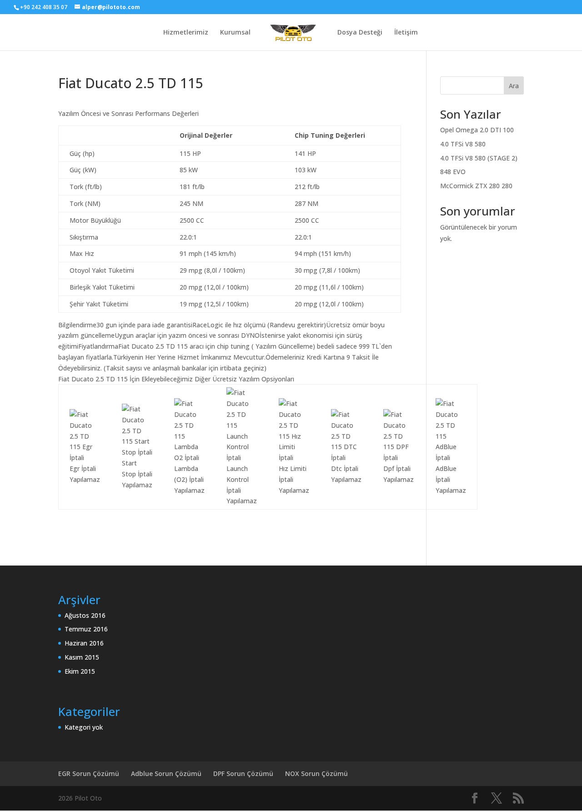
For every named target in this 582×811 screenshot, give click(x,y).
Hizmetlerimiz (185, 32)
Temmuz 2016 (86, 629)
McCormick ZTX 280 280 (476, 185)
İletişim (406, 32)
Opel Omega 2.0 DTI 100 (477, 129)
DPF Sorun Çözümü (243, 773)
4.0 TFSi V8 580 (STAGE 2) (478, 158)
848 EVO (453, 171)
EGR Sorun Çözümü (88, 773)
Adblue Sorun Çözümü (166, 773)
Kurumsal (235, 32)
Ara (514, 85)
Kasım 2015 (82, 657)
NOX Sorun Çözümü (316, 773)
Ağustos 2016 (85, 615)
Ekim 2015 (80, 671)
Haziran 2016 (84, 643)
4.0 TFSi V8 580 (463, 144)
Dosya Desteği (359, 32)
